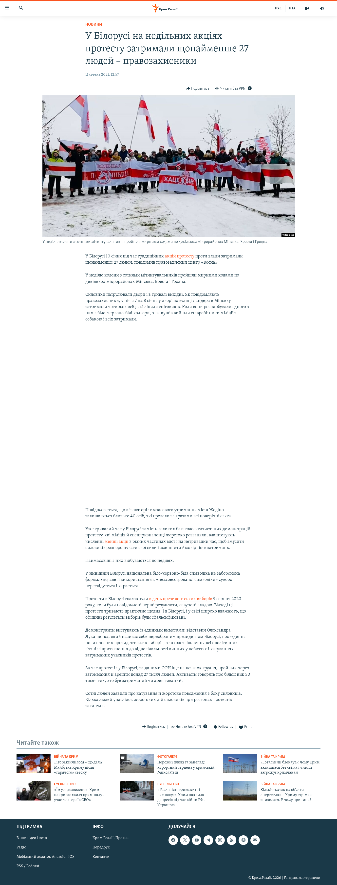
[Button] (197, 88)
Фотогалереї (167, 757)
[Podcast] (243, 840)
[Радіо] (321, 8)
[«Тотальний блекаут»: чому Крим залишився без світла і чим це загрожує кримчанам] (240, 763)
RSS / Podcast (28, 866)
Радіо (21, 847)
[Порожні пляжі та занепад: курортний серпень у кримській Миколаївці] (137, 763)
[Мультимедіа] (306, 8)
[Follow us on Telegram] (208, 840)
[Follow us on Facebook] (173, 840)
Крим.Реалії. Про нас (111, 838)
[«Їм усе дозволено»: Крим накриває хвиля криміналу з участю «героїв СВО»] (34, 791)
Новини (93, 24)
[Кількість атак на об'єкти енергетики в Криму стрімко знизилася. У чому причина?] (240, 791)
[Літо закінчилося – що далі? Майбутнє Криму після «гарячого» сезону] (34, 763)
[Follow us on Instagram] (220, 840)
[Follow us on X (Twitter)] (184, 840)
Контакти (101, 857)
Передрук (101, 847)
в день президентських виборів (180, 599)
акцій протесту (179, 256)
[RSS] (231, 840)
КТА (292, 8)
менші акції (117, 542)
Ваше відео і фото (32, 838)
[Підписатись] (255, 840)
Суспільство (64, 784)
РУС (278, 8)
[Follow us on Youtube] (196, 840)
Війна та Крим (66, 757)
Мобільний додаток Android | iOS (46, 857)
